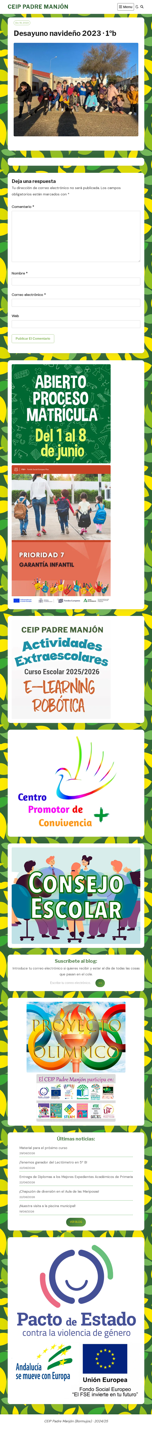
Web (15, 316)
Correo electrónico (29, 294)
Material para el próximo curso (43, 1148)
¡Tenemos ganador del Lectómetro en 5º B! (53, 1162)
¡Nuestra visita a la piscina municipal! (47, 1206)
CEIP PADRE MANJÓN (38, 7)
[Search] (142, 7)
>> (100, 983)
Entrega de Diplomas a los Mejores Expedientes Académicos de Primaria (76, 1177)
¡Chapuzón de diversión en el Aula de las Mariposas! (59, 1191)
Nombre (20, 273)
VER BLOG (76, 1222)
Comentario (23, 206)
